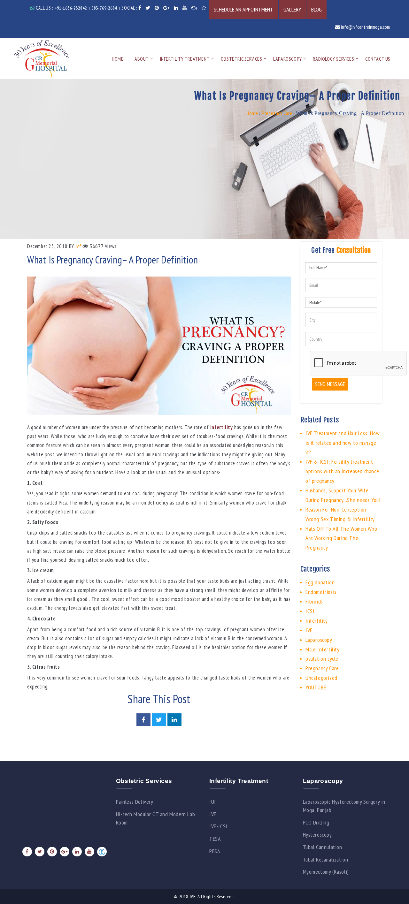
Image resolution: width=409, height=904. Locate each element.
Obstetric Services (241, 59)
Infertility (316, 620)
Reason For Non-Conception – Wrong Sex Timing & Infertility (340, 514)
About (142, 59)
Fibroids (314, 601)
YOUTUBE (315, 687)
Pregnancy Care (277, 113)
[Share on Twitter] (159, 720)
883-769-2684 (104, 8)
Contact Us (377, 59)
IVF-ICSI (218, 826)
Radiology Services (333, 59)
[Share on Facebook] (144, 720)
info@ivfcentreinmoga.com (365, 27)
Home (117, 59)
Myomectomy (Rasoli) (326, 871)
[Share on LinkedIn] (174, 720)
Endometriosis (320, 592)
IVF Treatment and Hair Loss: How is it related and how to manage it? (342, 442)
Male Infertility (322, 649)
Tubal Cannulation (322, 847)
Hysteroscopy (317, 834)
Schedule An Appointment (243, 9)
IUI (212, 801)
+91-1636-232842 (71, 8)
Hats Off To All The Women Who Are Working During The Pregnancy (341, 538)
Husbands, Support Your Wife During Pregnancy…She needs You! (343, 495)
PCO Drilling (316, 822)
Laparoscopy (287, 59)
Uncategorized (321, 677)
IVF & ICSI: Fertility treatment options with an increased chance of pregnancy (342, 471)
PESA (214, 851)
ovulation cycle (321, 658)
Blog (316, 9)
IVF (309, 630)
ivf (78, 246)
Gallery (292, 9)
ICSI (309, 611)
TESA (215, 838)
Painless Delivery (134, 801)
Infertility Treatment (185, 59)
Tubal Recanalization (325, 859)
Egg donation (320, 582)
